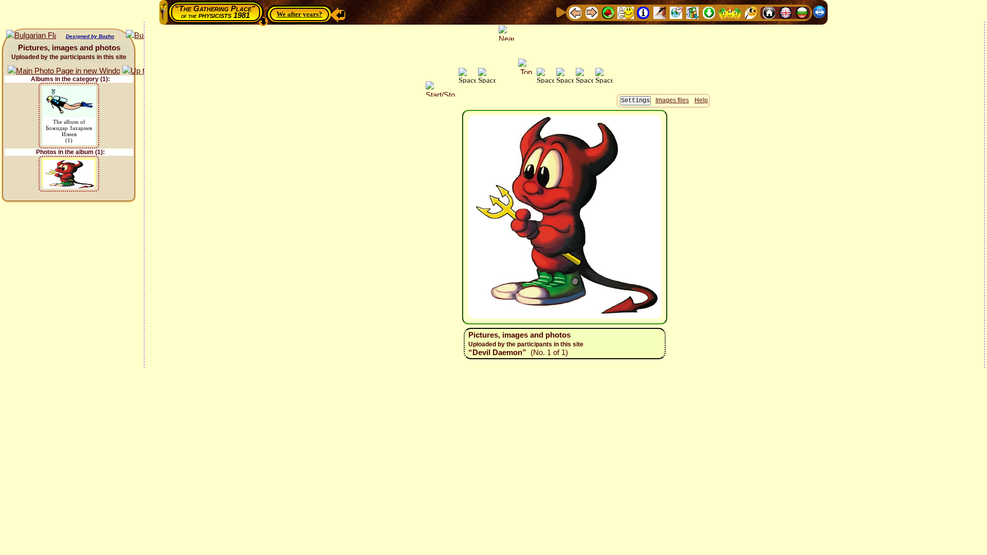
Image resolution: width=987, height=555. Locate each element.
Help (701, 100)
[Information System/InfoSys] (643, 12)
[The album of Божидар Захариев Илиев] (69, 92)
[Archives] (692, 12)
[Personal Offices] (659, 12)
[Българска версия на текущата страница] (31, 36)
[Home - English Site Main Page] (785, 12)
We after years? (299, 14)
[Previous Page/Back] (575, 12)
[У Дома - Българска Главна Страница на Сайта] (802, 12)
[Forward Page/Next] (592, 12)
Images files (672, 100)
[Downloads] (709, 12)
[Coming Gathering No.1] (625, 12)
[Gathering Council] (730, 12)
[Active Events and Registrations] (676, 12)
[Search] (751, 12)
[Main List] (608, 12)
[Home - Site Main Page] (769, 12)
